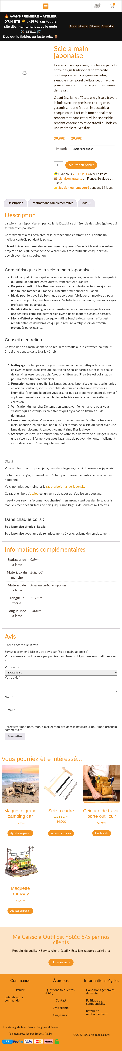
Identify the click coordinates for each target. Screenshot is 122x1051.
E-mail (10, 710)
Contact (61, 1000)
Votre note (12, 667)
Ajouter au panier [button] (20, 833)
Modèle (62, 149)
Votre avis (12, 677)
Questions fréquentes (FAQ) (60, 992)
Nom (9, 697)
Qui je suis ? (61, 1015)
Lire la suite (101, 833)
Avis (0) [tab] (86, 203)
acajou (34, 493)
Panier (20, 990)
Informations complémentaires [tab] (52, 203)
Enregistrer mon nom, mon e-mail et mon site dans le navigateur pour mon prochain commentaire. (61, 728)
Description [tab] (15, 203)
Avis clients (60, 1007)
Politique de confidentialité (95, 1002)
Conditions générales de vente (100, 992)
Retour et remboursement (97, 1013)
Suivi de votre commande (14, 999)
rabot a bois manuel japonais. (65, 486)
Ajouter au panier (81, 165)
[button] (45, 6)
